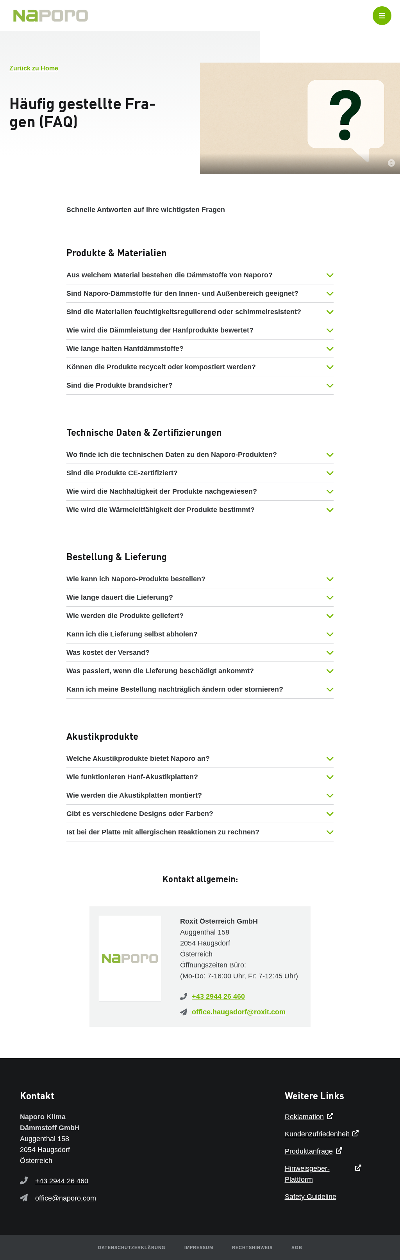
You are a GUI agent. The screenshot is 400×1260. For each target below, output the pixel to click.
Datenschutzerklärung (132, 1247)
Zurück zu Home (33, 68)
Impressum (198, 1247)
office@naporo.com (65, 1198)
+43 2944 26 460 (218, 996)
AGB (296, 1247)
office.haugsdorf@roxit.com (239, 1012)
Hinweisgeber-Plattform (307, 1174)
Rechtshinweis (252, 1247)
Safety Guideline (310, 1197)
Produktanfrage (309, 1151)
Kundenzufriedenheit (317, 1134)
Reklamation (304, 1117)
